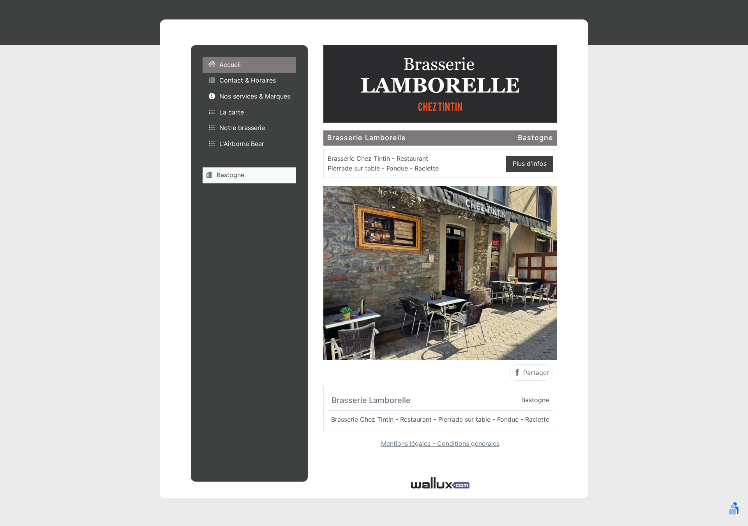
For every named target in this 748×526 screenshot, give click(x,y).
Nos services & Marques (254, 96)
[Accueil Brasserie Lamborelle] (440, 83)
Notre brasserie (242, 128)
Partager (535, 372)
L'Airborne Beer (241, 143)
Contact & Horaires (247, 80)
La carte (231, 112)
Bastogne (230, 175)
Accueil (230, 65)
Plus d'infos (530, 163)
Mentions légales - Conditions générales (440, 443)
